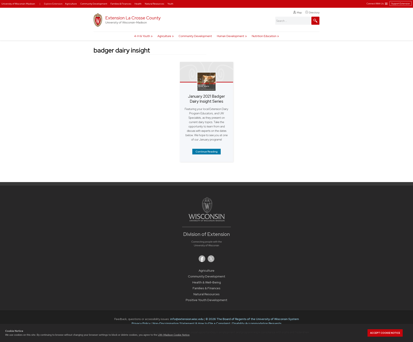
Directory (314, 12)
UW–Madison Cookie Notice (174, 335)
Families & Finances (206, 288)
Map (299, 12)
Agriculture (164, 36)
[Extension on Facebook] (202, 261)
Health (138, 3)
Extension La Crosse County (133, 18)
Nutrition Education (264, 36)
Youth (170, 3)
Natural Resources (206, 294)
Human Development (230, 36)
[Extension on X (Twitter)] (211, 261)
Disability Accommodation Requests (256, 323)
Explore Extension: (53, 3)
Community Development (195, 36)
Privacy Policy (141, 323)
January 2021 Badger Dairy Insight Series (206, 99)
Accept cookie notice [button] (385, 333)
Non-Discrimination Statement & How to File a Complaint (191, 323)
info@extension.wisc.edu (186, 319)
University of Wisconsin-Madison (18, 3)
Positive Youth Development (206, 300)
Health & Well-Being (206, 282)
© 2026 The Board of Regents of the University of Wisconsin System (252, 319)
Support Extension (400, 3)
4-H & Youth (142, 36)
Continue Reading (206, 151)
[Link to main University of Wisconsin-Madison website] (206, 220)
